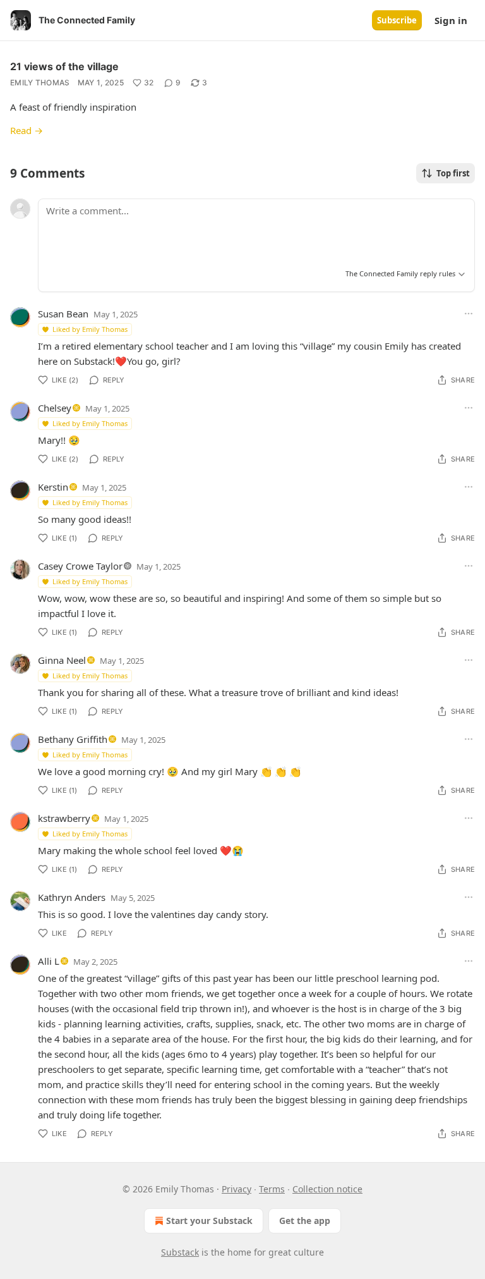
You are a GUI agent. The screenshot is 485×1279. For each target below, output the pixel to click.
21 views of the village (64, 66)
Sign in (450, 20)
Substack (180, 1252)
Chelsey (54, 407)
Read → (26, 130)
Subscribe (397, 20)
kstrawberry (64, 818)
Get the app (304, 1221)
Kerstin (53, 486)
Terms (272, 1189)
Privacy (236, 1189)
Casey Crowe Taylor (80, 566)
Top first (453, 173)
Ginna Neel (62, 660)
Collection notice (327, 1189)
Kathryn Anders (71, 897)
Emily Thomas (40, 82)
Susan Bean (63, 313)
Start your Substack (209, 1221)
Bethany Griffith (72, 739)
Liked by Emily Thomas (90, 329)
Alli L (48, 961)
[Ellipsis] (468, 313)
